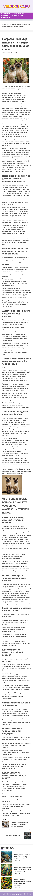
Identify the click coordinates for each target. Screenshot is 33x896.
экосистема (5, 18)
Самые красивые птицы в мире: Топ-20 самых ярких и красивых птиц (22, 869)
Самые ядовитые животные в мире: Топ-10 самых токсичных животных (22, 882)
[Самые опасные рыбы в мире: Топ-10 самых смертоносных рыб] (6, 857)
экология (4, 15)
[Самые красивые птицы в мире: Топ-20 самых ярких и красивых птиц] (6, 870)
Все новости (5, 13)
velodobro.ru (16, 6)
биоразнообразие (17, 15)
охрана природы (18, 13)
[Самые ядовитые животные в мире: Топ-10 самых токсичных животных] (6, 883)
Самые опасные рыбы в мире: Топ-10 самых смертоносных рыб (22, 856)
